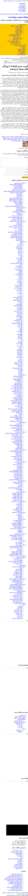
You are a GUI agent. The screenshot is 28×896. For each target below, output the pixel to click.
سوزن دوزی (19, 312)
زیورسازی (19, 295)
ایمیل (23, 139)
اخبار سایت (22, 46)
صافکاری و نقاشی (18, 202)
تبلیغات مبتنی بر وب (14, 34)
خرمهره (20, 278)
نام (27, 169)
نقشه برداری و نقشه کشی (16, 421)
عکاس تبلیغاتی (18, 569)
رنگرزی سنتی (19, 286)
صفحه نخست (22, 3)
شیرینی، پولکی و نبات (17, 434)
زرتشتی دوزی (19, 290)
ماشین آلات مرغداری (17, 498)
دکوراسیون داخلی (18, 392)
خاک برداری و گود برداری (16, 388)
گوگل (4, 139)
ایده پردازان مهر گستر (17, 873)
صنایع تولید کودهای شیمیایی (15, 425)
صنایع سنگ (19, 467)
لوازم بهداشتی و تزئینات (16, 411)
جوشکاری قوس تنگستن (16, 553)
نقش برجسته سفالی (17, 368)
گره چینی (20, 340)
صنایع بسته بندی (18, 230)
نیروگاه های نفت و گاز (17, 524)
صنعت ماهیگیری (18, 853)
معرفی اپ (19, 727)
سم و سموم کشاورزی (17, 580)
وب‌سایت (26, 174)
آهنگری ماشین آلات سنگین (16, 192)
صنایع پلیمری (19, 423)
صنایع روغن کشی (18, 437)
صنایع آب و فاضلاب (20, 207)
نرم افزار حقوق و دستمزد (13, 41)
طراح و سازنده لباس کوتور (16, 599)
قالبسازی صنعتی (18, 187)
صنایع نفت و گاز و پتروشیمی (18, 512)
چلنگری (20, 271)
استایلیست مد (19, 593)
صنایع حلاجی (19, 506)
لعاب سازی (19, 346)
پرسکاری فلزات (18, 452)
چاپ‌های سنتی (18, 266)
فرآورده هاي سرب (17, 475)
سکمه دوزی (19, 306)
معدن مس (19, 615)
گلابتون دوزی (19, 343)
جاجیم (20, 264)
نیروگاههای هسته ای (17, 525)
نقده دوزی (19, 365)
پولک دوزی (19, 259)
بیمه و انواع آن (19, 730)
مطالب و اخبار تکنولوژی (19, 722)
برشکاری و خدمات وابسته (16, 546)
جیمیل (19, 139)
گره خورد (20, 342)
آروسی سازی (19, 247)
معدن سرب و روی (17, 611)
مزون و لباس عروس (17, 602)
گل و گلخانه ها (19, 582)
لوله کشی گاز (19, 412)
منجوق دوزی (19, 357)
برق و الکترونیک (18, 380)
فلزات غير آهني (18, 478)
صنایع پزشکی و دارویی (17, 436)
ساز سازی (19, 301)
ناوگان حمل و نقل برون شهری (15, 561)
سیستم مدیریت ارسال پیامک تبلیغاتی (13, 877)
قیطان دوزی (19, 331)
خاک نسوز (19, 607)
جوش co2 (20, 548)
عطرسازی (19, 862)
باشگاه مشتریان (21, 51)
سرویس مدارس (18, 559)
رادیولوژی (20, 529)
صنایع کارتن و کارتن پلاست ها (15, 232)
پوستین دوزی (19, 257)
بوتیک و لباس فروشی (17, 596)
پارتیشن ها (19, 381)
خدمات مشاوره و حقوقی (16, 26)
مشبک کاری (19, 350)
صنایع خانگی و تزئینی (17, 218)
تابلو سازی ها (19, 223)
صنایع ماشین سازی (20, 491)
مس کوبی (20, 349)
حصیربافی (19, 272)
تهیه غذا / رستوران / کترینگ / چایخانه (13, 433)
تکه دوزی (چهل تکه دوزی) (16, 263)
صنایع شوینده (19, 429)
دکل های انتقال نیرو (17, 520)
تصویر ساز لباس (18, 597)
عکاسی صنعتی (18, 576)
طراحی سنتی (19, 316)
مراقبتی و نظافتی (18, 415)
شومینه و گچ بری (18, 399)
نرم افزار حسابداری (14, 43)
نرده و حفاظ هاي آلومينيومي (15, 479)
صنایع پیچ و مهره (18, 457)
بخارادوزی (19, 249)
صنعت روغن (22, 565)
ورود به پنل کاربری (11, 0)
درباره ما (23, 4)
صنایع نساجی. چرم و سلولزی (18, 501)
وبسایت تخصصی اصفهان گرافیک (14, 887)
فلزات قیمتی (19, 608)
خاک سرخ (20, 606)
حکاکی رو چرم (18, 274)
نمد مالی (20, 372)
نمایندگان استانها (21, 54)
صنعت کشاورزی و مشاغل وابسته (17, 578)
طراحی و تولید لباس (17, 600)
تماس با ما (22, 11)
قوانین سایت (22, 8)
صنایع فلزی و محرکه (20, 449)
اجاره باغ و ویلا (18, 483)
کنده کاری (19, 336)
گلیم (21, 344)
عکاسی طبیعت (18, 577)
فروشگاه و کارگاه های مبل (15, 587)
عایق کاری (19, 404)
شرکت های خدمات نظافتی (15, 535)
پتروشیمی (20, 513)
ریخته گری (19, 289)
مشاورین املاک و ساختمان (16, 417)
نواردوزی (20, 373)
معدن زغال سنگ (18, 610)
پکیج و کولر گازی (18, 383)
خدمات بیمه (19, 27)
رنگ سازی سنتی (18, 285)
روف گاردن (19, 395)
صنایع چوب (19, 466)
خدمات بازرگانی (18, 31)
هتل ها (20, 490)
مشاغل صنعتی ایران (16, 140)
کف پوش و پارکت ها (17, 410)
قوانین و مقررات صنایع (19, 45)
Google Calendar (18, 136)
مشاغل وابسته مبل (17, 589)
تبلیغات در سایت (21, 10)
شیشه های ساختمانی (17, 402)
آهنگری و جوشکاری (17, 376)
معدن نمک (19, 616)
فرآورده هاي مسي (17, 476)
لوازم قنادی (19, 446)
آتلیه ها (20, 568)
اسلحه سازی (19, 248)
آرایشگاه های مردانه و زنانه (15, 592)
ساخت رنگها (19, 298)
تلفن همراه (19, 724)
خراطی (20, 276)
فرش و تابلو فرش (18, 320)
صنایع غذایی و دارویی (20, 432)
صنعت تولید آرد (18, 444)
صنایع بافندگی (19, 504)
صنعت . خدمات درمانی (19, 527)
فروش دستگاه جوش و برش (15, 554)
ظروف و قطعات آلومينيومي (15, 471)
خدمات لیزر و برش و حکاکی (15, 226)
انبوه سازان (19, 377)
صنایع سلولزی (19, 510)
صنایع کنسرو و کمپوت (17, 441)
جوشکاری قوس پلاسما (16, 551)
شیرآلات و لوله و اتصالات (16, 400)
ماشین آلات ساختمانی (17, 494)
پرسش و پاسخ (21, 50)
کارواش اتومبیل (18, 203)
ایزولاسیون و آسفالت (17, 378)
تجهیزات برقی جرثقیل (17, 215)
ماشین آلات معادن (18, 500)
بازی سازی (19, 861)
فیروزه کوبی (19, 321)
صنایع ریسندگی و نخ (17, 509)
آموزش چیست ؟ (18, 865)
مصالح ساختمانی (18, 418)
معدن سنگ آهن (18, 612)
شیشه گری (19, 313)
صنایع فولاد (19, 460)
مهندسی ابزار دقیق (17, 188)
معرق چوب (19, 351)
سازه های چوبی (18, 396)
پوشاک (20, 502)
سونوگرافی (19, 531)
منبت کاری (19, 355)
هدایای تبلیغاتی (18, 240)
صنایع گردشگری (21, 480)
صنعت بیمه (22, 540)
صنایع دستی (22, 241)
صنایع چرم (19, 505)
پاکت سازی (19, 222)
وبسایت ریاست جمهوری (16, 888)
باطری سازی (19, 193)
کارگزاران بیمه (18, 542)
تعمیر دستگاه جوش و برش (16, 547)
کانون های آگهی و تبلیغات (16, 237)
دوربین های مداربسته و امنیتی (15, 217)
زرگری (20, 291)
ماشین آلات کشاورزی (17, 497)
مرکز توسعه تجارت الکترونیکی (15, 883)
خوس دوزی (19, 279)
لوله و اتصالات (19, 210)
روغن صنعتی (19, 514)
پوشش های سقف (18, 384)
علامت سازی (19, 319)
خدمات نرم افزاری (17, 38)
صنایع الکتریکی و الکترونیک (18, 211)
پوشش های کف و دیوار (16, 385)
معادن (23, 604)
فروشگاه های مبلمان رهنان (15, 585)
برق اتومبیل (19, 195)
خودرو (20, 726)
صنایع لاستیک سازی (17, 430)
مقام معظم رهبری (17, 884)
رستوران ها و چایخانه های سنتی (14, 487)
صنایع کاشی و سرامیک (16, 403)
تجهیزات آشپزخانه (18, 387)
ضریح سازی (19, 315)
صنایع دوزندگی (18, 508)
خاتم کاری (19, 275)
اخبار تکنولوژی (18, 723)
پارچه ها (20, 253)
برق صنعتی (19, 214)
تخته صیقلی (19, 261)
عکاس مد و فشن (18, 572)
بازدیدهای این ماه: (21, 843)
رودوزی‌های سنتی (18, 287)
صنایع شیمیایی (21, 422)
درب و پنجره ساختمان (17, 391)
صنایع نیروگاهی (21, 519)
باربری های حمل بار (17, 558)
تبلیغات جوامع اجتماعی (14, 35)
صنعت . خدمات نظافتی (19, 534)
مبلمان (20, 414)
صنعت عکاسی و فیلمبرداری (18, 566)
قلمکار (20, 329)
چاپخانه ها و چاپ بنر (17, 225)
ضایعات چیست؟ (18, 864)
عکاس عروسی (18, 570)
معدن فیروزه (19, 614)
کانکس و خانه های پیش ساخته (15, 408)
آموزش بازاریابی (18, 720)
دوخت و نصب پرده (17, 393)
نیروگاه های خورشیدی (17, 523)
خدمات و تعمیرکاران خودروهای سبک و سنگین (14, 191)
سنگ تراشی (19, 309)
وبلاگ (24, 47)
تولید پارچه (19, 856)
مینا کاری (20, 359)
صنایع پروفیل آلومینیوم (16, 456)
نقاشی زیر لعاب (18, 363)
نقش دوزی (19, 369)
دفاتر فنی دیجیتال (18, 227)
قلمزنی (20, 328)
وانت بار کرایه (19, 563)
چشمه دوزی (19, 270)
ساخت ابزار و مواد (18, 297)
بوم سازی (20, 252)
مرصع (20, 347)
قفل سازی (19, 324)
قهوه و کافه (19, 445)
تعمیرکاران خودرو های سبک (15, 199)
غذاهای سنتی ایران (17, 866)
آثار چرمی (20, 244)
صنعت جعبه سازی (17, 233)
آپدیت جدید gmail (6, 136)
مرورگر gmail (25, 140)
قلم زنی (20, 327)
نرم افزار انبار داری (14, 42)
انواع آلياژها (19, 463)
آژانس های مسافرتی (17, 482)
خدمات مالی (19, 30)
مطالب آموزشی (21, 49)
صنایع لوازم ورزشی (17, 470)
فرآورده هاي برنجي (17, 472)
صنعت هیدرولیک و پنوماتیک (15, 184)
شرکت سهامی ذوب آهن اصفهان (14, 880)
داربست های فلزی (17, 389)
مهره (21, 358)
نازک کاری (19, 361)
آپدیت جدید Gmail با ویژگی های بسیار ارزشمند (17, 138)
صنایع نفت (19, 517)
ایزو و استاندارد (18, 28)
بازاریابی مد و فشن (17, 595)
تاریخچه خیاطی (18, 868)
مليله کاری (19, 354)
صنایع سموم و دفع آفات (16, 427)
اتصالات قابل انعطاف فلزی (15, 451)
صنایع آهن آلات (18, 453)
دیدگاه (26, 157)
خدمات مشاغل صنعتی (20, 716)
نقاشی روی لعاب (18, 362)
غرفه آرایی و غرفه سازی (16, 236)
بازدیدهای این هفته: (20, 842)
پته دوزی (20, 255)
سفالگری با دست (18, 305)
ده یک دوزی (19, 282)
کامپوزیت (20, 407)
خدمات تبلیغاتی (18, 32)
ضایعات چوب (19, 854)
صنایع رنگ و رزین (18, 426)
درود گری (20, 281)
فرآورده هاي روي (18, 474)
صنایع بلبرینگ (19, 455)
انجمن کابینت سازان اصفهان (18, 189)
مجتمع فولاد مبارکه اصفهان (15, 882)
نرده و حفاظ (19, 419)
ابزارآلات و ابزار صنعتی (19, 183)
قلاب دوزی (19, 325)
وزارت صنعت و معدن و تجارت (15, 890)
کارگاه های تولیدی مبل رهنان (15, 588)
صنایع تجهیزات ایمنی (17, 464)
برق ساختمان (19, 213)
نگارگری (20, 370)
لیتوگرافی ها (19, 238)
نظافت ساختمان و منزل (16, 539)
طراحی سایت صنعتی (12, 139)
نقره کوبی (20, 366)
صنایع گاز (20, 516)
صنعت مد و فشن (21, 591)
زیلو (21, 294)
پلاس (21, 256)
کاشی (20, 332)
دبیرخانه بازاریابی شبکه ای (16, 875)
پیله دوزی (20, 260)
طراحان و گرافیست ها (16, 234)
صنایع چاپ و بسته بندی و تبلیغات (17, 221)
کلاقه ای (20, 335)
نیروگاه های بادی (18, 521)
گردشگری (19, 731)
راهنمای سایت (21, 7)
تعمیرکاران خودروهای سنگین (15, 200)
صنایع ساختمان (21, 374)
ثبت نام (5, 0)
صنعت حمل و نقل (21, 557)
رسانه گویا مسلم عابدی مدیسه (15, 876)
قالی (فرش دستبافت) (17, 323)
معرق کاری (19, 353)
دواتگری (20, 283)
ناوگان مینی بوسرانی (17, 562)
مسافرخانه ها (19, 489)
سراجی (20, 302)
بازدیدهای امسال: (21, 844)
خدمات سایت (22, 24)
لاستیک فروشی (18, 204)
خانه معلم (20, 486)
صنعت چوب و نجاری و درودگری (17, 555)
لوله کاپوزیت (19, 208)
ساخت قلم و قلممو (17, 300)
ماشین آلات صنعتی (17, 495)
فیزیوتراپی (19, 532)
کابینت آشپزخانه (18, 406)
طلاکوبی (20, 317)
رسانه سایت (22, 53)
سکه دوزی (19, 308)
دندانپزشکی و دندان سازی (16, 528)
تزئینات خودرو (19, 196)
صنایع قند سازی (18, 440)
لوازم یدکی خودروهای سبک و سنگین (13, 206)
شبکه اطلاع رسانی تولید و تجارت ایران (13, 879)
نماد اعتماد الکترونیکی (17, 886)
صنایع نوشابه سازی (17, 442)
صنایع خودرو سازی (17, 459)
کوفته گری (19, 338)
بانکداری (20, 860)
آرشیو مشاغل (22, 6)
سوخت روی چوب (18, 310)
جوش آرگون (19, 550)
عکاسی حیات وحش (17, 574)
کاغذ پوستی (19, 334)
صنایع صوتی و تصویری (17, 219)
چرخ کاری (19, 267)
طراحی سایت (24, 895)
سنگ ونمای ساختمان (17, 398)
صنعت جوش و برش (20, 544)
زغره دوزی (19, 293)
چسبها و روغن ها (18, 268)
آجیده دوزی (19, 245)
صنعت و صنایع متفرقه (20, 603)
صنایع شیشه (19, 468)
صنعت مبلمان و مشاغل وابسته (17, 584)
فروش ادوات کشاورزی (16, 581)
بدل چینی (20, 251)
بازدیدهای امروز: (21, 840)
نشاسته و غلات (18, 448)
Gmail (12, 136)
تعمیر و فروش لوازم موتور (16, 198)
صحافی (20, 229)
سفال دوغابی (19, 304)
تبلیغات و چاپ (16, 36)
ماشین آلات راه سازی (17, 493)
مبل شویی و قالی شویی (16, 536)
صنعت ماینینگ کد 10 (17, 850)
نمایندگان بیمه (19, 543)
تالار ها (20, 485)
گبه (21, 339)
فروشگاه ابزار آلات (17, 185)
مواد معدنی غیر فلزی (17, 618)
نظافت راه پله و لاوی (17, 538)
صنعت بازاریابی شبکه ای (16, 851)
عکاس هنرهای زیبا (17, 573)
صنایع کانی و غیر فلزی (20, 461)
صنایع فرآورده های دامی (16, 438)
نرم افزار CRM (15, 39)
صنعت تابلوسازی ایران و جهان (15, 858)
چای (21, 857)
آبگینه (21, 242)
